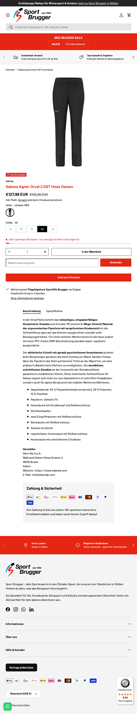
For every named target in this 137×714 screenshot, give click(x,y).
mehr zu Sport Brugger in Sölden (98, 3)
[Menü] (131, 679)
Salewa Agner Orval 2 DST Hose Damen (35, 69)
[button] (129, 15)
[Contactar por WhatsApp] (8, 706)
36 (21, 229)
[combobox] (68, 27)
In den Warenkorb (91, 251)
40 (42, 229)
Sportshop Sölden (21, 705)
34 (10, 229)
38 (32, 229)
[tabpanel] (68, 380)
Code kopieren (77, 44)
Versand (22, 200)
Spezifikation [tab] (54, 311)
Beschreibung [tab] (32, 311)
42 (52, 229)
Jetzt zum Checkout (68, 277)
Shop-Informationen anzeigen (27, 298)
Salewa (9, 181)
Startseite (10, 69)
